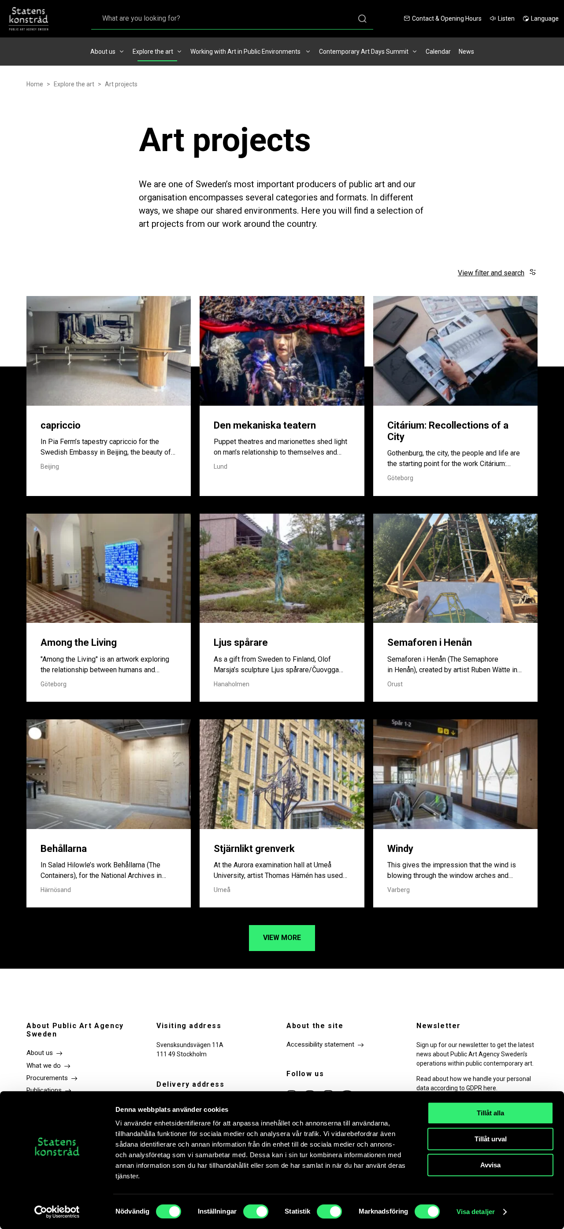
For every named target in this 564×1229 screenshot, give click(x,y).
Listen (506, 18)
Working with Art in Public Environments (246, 51)
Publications (44, 1090)
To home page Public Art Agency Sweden (33, 18)
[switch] (255, 1211)
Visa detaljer (475, 1211)
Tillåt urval (491, 1139)
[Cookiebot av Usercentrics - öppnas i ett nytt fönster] (57, 1211)
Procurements (47, 1078)
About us (102, 51)
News (466, 51)
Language (545, 18)
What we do (43, 1066)
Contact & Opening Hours (447, 18)
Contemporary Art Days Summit (363, 51)
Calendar (438, 51)
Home (34, 84)
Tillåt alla (490, 1113)
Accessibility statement (320, 1044)
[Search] (362, 19)
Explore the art (153, 51)
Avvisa (490, 1165)
